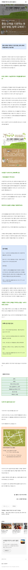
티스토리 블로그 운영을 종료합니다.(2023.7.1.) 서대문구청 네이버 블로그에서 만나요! (10, 546)
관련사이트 (4, 559)
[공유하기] (7, 506)
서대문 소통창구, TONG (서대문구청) (9, 562)
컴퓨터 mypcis (5, 567)
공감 (3, 564)
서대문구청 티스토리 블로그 (9, 2)
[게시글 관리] (9, 506)
